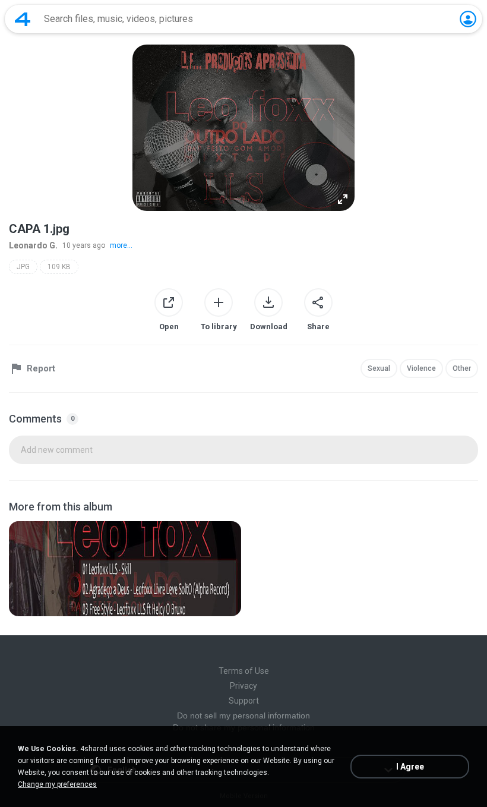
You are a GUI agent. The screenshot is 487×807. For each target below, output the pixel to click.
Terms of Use (244, 671)
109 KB (59, 267)
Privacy (243, 686)
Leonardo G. (33, 245)
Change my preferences (57, 784)
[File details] (125, 568)
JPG (23, 267)
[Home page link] (22, 19)
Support (244, 700)
